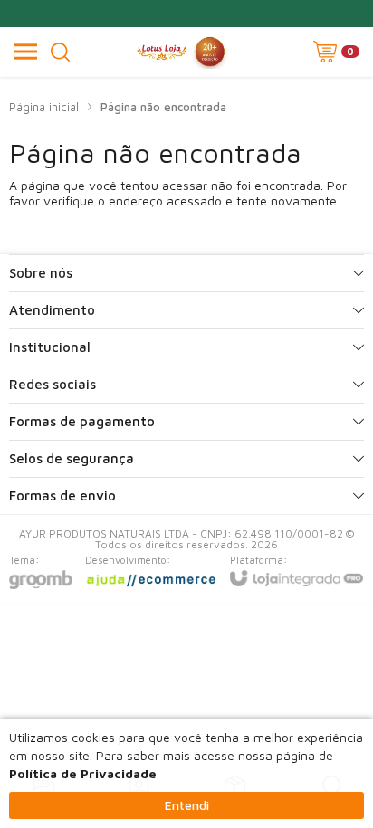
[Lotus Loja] (181, 51)
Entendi (187, 805)
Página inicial (44, 107)
